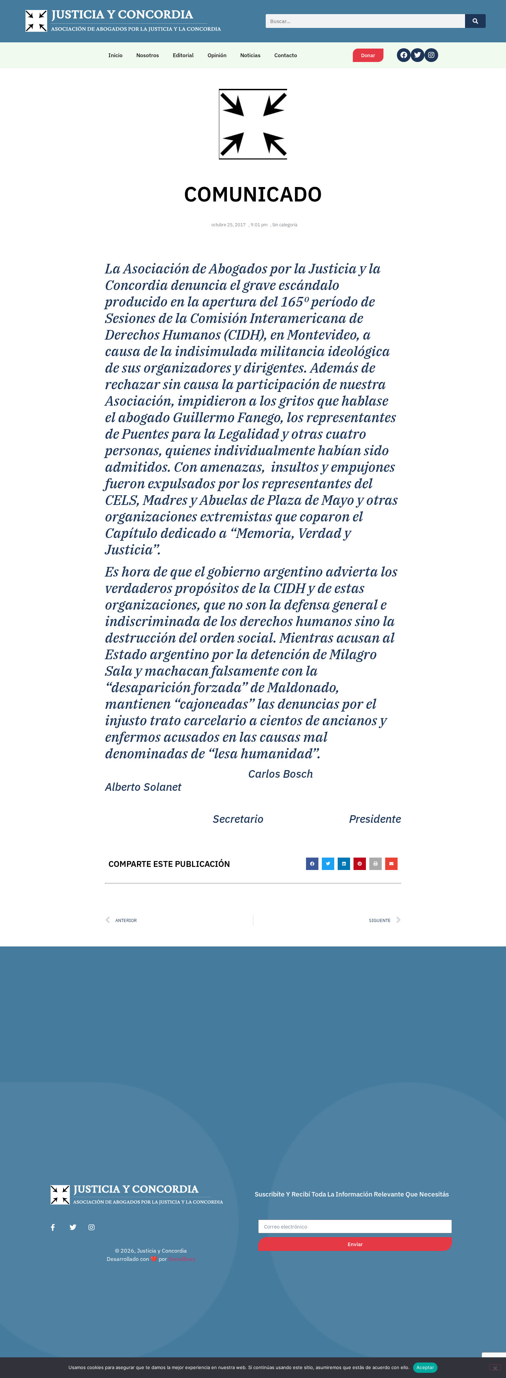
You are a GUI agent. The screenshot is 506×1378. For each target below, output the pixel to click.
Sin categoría (284, 225)
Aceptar (425, 1367)
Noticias (250, 55)
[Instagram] (431, 55)
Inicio (115, 55)
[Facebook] (404, 55)
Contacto (285, 55)
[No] (495, 1367)
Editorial (183, 55)
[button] (312, 864)
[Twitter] (417, 55)
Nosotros (147, 55)
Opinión (217, 55)
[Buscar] (475, 21)
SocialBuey (182, 1258)
